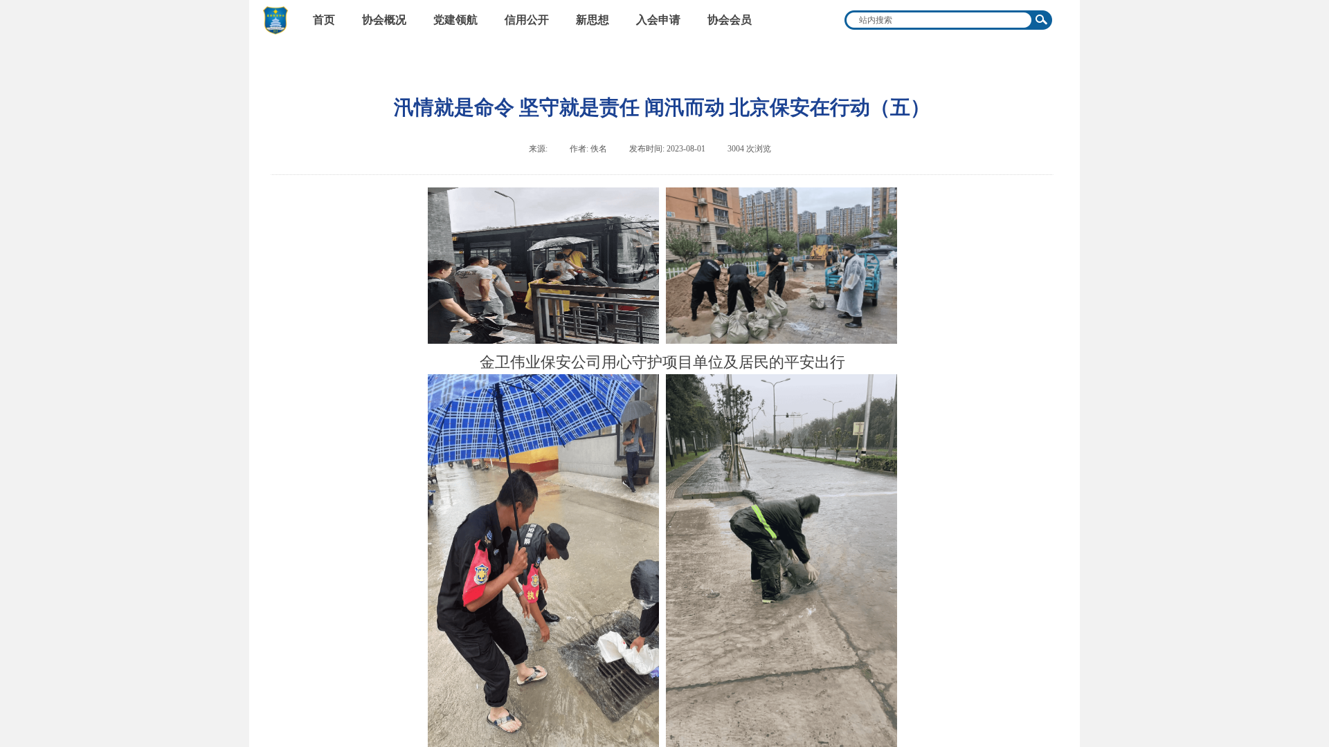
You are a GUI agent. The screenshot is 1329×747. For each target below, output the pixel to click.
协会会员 (729, 20)
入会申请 (658, 20)
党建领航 (455, 20)
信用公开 (527, 20)
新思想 (592, 20)
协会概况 (384, 20)
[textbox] (939, 20)
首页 (324, 20)
